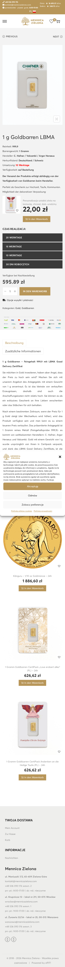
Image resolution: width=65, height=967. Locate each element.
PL (31, 11)
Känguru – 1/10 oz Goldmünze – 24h (32, 575)
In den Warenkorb (35, 291)
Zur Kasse (10, 833)
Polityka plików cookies (21, 511)
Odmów (32, 495)
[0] (52, 21)
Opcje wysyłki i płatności (19, 300)
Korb (7, 839)
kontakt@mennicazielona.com (17, 5)
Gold (17, 308)
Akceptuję (32, 486)
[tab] (32, 343)
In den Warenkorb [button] (38, 219)
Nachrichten (11, 857)
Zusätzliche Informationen (23, 351)
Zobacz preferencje (33, 504)
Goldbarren (28, 308)
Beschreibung (14, 343)
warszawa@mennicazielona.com (22, 921)
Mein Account (12, 828)
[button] (60, 456)
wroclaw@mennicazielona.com (21, 901)
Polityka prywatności (43, 511)
